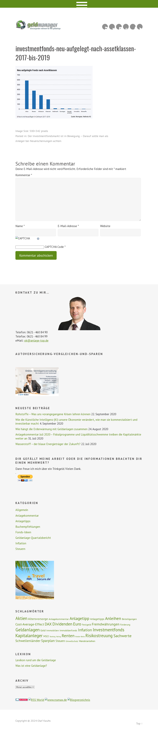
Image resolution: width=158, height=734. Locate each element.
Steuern (20, 549)
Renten (68, 635)
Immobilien (52, 630)
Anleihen (113, 618)
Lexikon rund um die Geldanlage (35, 660)
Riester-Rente (80, 636)
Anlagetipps (22, 521)
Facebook (133, 27)
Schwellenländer (27, 640)
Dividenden (62, 624)
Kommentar (23, 175)
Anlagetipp (79, 618)
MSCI (46, 636)
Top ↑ (139, 723)
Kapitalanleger (29, 635)
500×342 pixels (39, 131)
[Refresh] (38, 238)
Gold (43, 630)
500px (126, 27)
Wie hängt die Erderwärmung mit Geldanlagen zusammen (51, 429)
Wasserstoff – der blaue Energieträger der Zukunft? (47, 444)
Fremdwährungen (105, 624)
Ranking (53, 636)
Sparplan (48, 640)
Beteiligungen (129, 619)
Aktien (21, 618)
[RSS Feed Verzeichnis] (36, 700)
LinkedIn (119, 27)
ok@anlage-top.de (36, 340)
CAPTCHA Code (54, 247)
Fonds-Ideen (23, 532)
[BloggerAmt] (79, 700)
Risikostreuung (99, 635)
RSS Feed (105, 27)
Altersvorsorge (38, 619)
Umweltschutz (72, 641)
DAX (48, 624)
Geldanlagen (27, 630)
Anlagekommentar (27, 515)
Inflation (20, 543)
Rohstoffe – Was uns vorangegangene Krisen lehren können (52, 414)
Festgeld (86, 624)
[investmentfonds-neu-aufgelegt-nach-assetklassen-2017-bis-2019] (54, 117)
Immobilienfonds (68, 630)
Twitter (140, 27)
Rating (58, 636)
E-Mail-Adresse (68, 226)
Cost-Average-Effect (29, 624)
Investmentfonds (108, 630)
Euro (77, 624)
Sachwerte (122, 635)
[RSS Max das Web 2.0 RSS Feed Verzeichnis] (56, 700)
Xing (112, 27)
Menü (79, 4)
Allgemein (21, 510)
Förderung (125, 624)
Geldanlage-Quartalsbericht (33, 538)
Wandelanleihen (87, 641)
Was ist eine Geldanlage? (31, 665)
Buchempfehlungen (27, 526)
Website (105, 226)
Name (20, 226)
